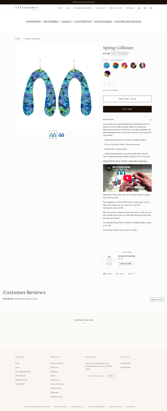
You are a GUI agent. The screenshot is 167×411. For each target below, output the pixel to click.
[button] (53, 134)
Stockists (54, 372)
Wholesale (54, 392)
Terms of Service (57, 384)
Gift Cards (54, 367)
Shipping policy (56, 397)
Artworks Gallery (56, 363)
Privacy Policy (60, 407)
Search (53, 376)
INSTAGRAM (126, 363)
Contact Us (54, 380)
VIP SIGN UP (20, 376)
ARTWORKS (20, 384)
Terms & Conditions (96, 407)
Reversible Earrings (22, 372)
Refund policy (55, 388)
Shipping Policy (116, 407)
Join (111, 376)
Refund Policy (77, 407)
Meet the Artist (21, 380)
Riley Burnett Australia (35, 407)
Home (17, 39)
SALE (17, 367)
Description (108, 119)
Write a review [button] (157, 299)
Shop (17, 363)
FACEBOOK (125, 367)
